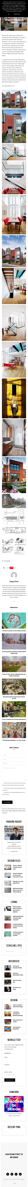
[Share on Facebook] (8, 568)
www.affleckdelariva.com (8, 86)
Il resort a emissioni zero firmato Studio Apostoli (14, 719)
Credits (22, 1179)
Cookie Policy (17, 14)
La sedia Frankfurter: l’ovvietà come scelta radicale (18, 925)
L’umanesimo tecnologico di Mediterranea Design (18, 1013)
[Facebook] (7, 1174)
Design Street (14, 25)
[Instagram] (11, 1174)
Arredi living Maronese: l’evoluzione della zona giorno (18, 918)
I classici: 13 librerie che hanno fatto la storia (17, 867)
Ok (8, 14)
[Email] (15, 568)
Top (14, 1183)
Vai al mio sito (14, 851)
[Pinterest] (16, 1174)
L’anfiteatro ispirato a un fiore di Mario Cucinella (14, 630)
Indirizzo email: (8, 1072)
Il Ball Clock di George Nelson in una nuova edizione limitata (18, 890)
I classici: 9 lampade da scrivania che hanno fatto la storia (18, 875)
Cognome (6, 1064)
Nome (5, 1057)
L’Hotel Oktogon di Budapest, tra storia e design (14, 740)
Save (12, 567)
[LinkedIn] (20, 1174)
